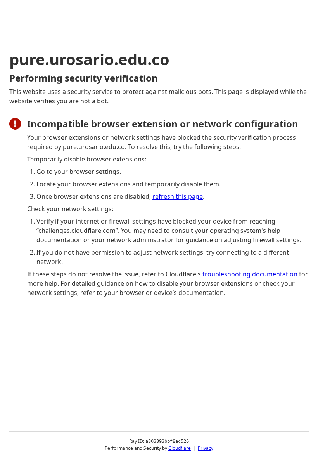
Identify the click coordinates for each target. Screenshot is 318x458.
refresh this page (177, 196)
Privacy (205, 448)
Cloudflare (179, 448)
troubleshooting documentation (249, 274)
